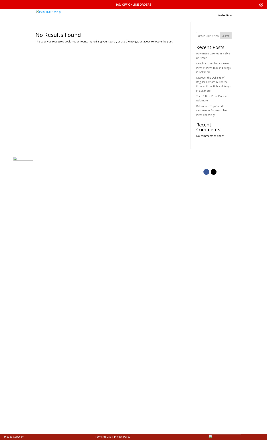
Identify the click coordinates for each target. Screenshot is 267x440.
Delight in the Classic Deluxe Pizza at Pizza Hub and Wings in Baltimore (213, 68)
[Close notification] (261, 5)
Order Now (225, 15)
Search (226, 36)
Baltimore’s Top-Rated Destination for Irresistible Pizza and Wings (211, 110)
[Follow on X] (214, 172)
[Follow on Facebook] (206, 172)
